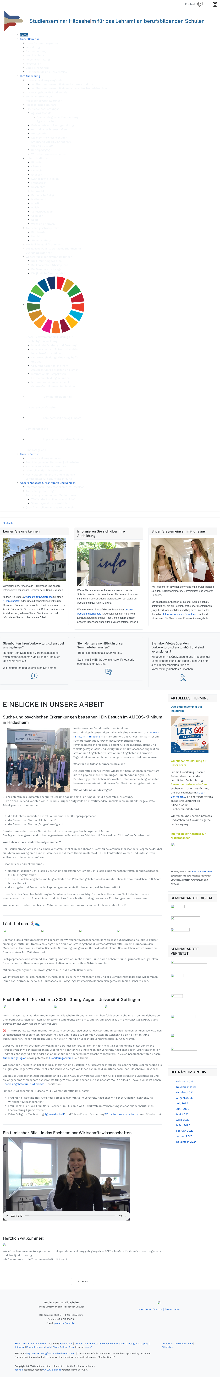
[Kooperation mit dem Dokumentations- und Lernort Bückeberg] (184, 1054)
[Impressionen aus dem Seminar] (109, 671)
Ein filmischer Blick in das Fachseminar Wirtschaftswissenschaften (67, 1132)
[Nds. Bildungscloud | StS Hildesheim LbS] (185, 919)
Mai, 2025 (182, 1114)
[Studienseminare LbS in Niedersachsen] (189, 964)
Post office (28, 1343)
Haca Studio (66, 1343)
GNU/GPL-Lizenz (52, 1369)
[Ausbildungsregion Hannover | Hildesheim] (177, 981)
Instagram (133, 1343)
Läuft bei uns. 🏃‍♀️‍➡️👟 (21, 923)
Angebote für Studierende (38, 597)
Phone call (41, 1343)
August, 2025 (184, 1097)
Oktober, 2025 (185, 1092)
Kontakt (191, 4)
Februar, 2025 (184, 1130)
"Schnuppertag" (11, 601)
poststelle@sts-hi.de (65, 1323)
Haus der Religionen (202, 871)
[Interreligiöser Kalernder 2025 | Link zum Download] (190, 854)
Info (49, 1347)
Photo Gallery (60, 1347)
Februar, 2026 (184, 1081)
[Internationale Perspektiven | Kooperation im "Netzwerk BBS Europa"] (177, 1001)
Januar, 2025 (184, 1136)
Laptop (144, 1343)
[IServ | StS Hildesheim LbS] (178, 908)
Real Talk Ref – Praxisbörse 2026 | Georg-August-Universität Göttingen (71, 999)
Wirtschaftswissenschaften (122, 1114)
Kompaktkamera (35, 1347)
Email (18, 1343)
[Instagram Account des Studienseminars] (189, 734)
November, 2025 (186, 1086)
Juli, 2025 (182, 1103)
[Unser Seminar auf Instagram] (215, 4)
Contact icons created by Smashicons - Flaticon (100, 1343)
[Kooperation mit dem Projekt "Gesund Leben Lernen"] (185, 1037)
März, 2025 (183, 1125)
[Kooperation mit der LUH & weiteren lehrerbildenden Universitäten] (183, 1021)
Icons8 (88, 1347)
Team (72, 1347)
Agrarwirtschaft (54, 1114)
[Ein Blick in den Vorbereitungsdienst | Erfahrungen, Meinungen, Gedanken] (182, 677)
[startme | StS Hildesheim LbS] (180, 931)
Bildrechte (167, 1347)
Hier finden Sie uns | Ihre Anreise (159, 1309)
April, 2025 (182, 1119)
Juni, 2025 (182, 1108)
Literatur (20, 1347)
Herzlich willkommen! (23, 1238)
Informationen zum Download (179, 614)
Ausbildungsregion (15, 1058)
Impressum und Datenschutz (177, 1343)
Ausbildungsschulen (62, 1058)
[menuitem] (24, 34)
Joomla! (19, 1369)
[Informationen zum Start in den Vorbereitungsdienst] (34, 675)
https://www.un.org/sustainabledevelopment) (50, 1353)
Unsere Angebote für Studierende (23, 1084)
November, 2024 (186, 1141)
